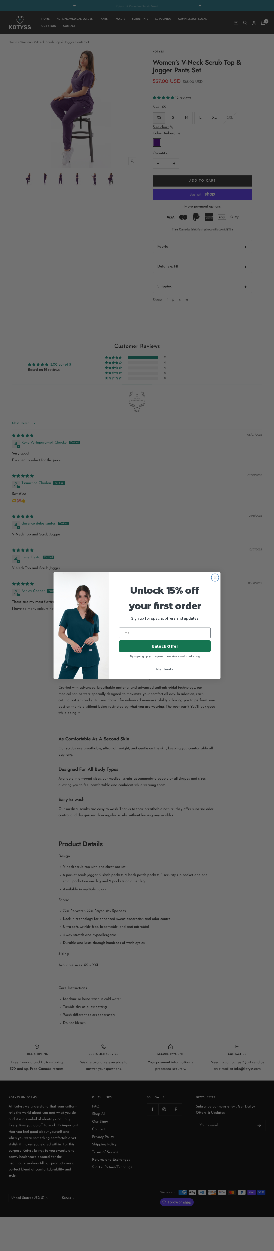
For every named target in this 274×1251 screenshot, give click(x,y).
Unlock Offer (165, 646)
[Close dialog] (215, 577)
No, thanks (164, 669)
